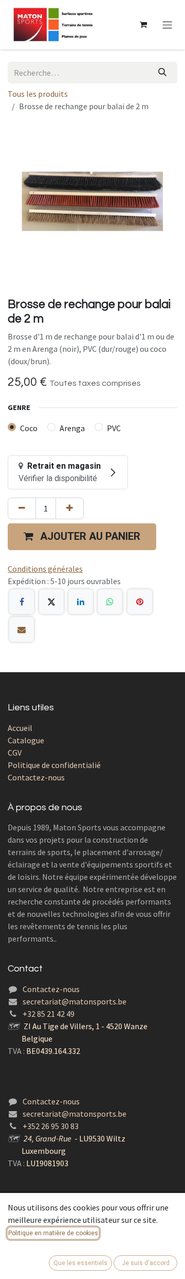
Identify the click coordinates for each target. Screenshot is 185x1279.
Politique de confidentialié (54, 765)
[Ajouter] (69, 508)
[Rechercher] (162, 72)
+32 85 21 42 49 (49, 1014)
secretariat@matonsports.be (74, 1001)
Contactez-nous (36, 777)
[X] (51, 601)
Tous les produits (38, 94)
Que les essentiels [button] (80, 1263)
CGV (15, 752)
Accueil (20, 728)
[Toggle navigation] (167, 24)
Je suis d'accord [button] (146, 1263)
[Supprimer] (22, 508)
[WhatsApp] (110, 601)
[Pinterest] (139, 601)
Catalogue (26, 740)
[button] (82, 536)
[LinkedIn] (80, 601)
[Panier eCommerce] (143, 25)
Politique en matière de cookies (53, 1233)
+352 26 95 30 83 (51, 1126)
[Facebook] (21, 601)
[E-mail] (21, 629)
